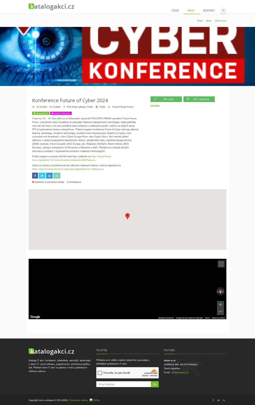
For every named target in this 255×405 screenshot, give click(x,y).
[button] (127, 216)
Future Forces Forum (123, 106)
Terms (207, 318)
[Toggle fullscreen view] (221, 264)
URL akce (168, 99)
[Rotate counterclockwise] (217, 291)
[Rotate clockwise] (223, 291)
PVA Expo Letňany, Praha (80, 106)
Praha (102, 106)
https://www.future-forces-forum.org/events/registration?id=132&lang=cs (68, 169)
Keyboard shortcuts (166, 318)
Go (154, 384)
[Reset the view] (220, 291)
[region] (127, 289)
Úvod (175, 10)
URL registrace (201, 99)
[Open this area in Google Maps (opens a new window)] (35, 317)
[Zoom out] (220, 311)
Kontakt (209, 10)
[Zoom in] (220, 304)
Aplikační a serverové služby (49, 182)
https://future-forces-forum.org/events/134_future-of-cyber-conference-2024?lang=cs (72, 158)
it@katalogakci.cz (180, 372)
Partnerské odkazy (78, 400)
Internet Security (62, 113)
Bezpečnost (42, 113)
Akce (191, 10)
